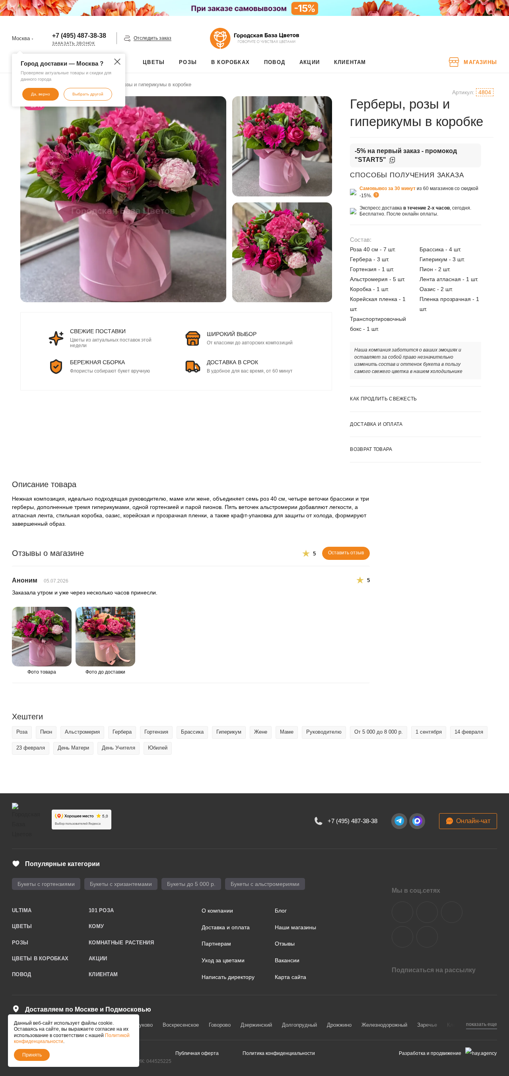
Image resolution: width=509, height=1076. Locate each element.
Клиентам (103, 974)
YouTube (451, 912)
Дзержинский (256, 1025)
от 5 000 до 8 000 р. (378, 732)
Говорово (220, 1025)
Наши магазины (295, 927)
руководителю (324, 732)
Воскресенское (181, 1025)
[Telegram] (399, 821)
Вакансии (287, 960)
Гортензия (156, 732)
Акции (98, 958)
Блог (281, 910)
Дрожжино (339, 1025)
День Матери (73, 748)
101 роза (101, 910)
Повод (21, 974)
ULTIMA (22, 910)
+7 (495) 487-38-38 (79, 35)
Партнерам (216, 943)
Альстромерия (82, 732)
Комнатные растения (121, 943)
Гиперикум (228, 732)
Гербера (122, 732)
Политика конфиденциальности (279, 1053)
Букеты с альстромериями (265, 884)
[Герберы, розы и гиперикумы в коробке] (123, 199)
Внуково (143, 1025)
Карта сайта (290, 977)
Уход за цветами (223, 960)
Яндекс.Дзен (402, 937)
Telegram (427, 912)
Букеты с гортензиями (46, 884)
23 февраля (30, 748)
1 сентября (429, 732)
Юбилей (157, 748)
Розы (20, 943)
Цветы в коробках (40, 958)
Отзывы (285, 943)
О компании (217, 910)
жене (260, 732)
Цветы (22, 926)
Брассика (192, 732)
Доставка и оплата (226, 927)
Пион (46, 732)
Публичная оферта (197, 1053)
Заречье (427, 1025)
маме (286, 732)
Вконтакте (402, 912)
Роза (21, 732)
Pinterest (427, 937)
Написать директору (228, 977)
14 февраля (469, 732)
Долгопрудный (299, 1025)
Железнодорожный (384, 1025)
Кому (96, 926)
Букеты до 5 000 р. (191, 884)
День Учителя (118, 748)
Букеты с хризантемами (121, 884)
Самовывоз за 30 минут (387, 188)
